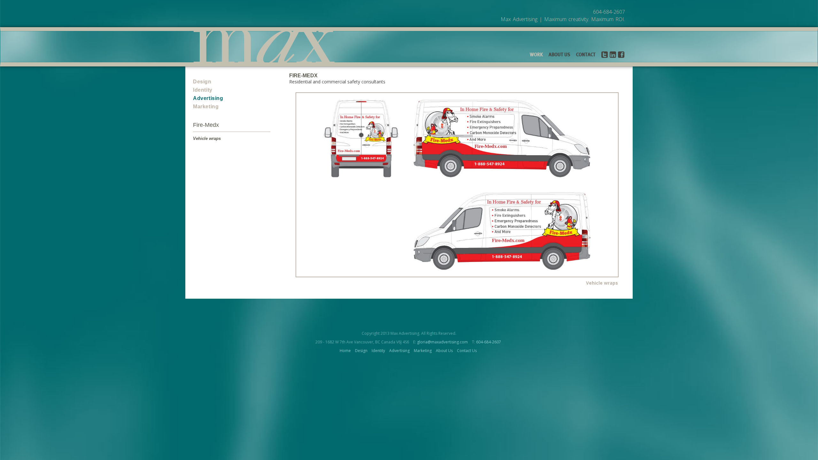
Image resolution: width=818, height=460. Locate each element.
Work (536, 54)
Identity (202, 90)
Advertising (208, 98)
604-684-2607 (488, 342)
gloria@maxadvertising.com (442, 342)
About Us (559, 54)
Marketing (206, 106)
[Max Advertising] (264, 46)
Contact (586, 54)
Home (345, 350)
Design (202, 81)
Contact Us (467, 350)
